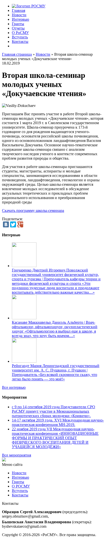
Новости (19, 15)
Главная (18, 10)
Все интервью (14, 387)
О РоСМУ (20, 33)
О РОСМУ (21, 486)
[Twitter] (13, 224)
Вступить (20, 37)
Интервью (20, 19)
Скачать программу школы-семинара (33, 210)
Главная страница (17, 54)
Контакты (20, 41)
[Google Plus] (20, 224)
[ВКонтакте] (6, 224)
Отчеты (18, 28)
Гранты (18, 24)
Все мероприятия (16, 455)
